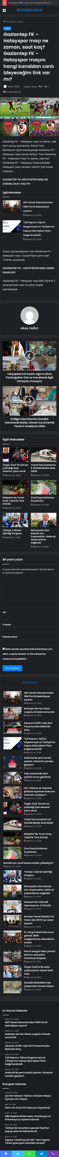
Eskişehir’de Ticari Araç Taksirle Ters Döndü (13, 500)
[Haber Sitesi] (29, 10)
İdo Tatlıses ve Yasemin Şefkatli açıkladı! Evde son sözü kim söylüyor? (39, 791)
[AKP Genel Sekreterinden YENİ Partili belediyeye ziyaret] (12, 206)
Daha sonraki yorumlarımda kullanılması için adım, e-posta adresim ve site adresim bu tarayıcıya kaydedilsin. (27, 654)
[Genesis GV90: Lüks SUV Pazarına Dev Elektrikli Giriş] (12, 727)
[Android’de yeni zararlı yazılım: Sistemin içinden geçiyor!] (12, 762)
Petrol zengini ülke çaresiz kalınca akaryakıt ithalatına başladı (39, 955)
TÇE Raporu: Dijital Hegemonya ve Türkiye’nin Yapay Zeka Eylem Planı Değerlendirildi (39, 744)
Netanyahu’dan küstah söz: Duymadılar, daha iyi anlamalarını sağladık (43, 536)
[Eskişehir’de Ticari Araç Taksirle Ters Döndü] (15, 487)
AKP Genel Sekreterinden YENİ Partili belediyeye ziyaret (38, 207)
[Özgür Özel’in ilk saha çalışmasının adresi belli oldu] (12, 971)
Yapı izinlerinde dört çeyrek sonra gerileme (37, 775)
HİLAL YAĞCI (14, 86)
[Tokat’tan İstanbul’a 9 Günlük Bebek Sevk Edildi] (43, 454)
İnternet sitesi (10, 636)
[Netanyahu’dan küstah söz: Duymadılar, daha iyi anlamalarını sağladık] (43, 520)
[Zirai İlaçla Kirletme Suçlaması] (43, 487)
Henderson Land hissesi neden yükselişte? (28, 863)
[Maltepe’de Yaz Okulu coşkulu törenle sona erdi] (12, 713)
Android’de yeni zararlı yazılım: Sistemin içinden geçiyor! (38, 761)
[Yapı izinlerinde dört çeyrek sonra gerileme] (12, 778)
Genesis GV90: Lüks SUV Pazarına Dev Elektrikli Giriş (38, 726)
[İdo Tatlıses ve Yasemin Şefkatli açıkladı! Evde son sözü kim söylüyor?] (12, 792)
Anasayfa (10, 21)
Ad (5, 612)
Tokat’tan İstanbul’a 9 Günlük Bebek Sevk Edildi (43, 468)
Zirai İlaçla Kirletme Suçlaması (42, 499)
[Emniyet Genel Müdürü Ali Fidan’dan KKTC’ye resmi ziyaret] (12, 921)
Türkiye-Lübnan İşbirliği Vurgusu (12, 532)
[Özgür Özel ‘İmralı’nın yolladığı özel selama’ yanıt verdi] (15, 454)
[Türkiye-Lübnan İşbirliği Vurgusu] (15, 520)
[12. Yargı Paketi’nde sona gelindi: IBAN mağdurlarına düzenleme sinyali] (12, 937)
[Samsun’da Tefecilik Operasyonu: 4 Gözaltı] (12, 906)
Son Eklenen (29, 682)
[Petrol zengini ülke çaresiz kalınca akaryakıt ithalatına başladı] (12, 956)
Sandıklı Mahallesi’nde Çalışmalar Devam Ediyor (39, 984)
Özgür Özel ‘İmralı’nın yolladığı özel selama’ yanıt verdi (15, 468)
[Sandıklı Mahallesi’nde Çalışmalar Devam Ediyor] (12, 987)
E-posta (7, 624)
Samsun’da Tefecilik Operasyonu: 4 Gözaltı (37, 903)
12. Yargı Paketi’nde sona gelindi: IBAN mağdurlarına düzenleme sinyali (39, 937)
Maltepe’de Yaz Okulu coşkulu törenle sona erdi (39, 710)
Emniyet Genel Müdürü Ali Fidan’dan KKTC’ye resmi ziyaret (39, 920)
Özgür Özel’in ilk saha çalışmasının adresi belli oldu (38, 970)
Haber (20, 21)
